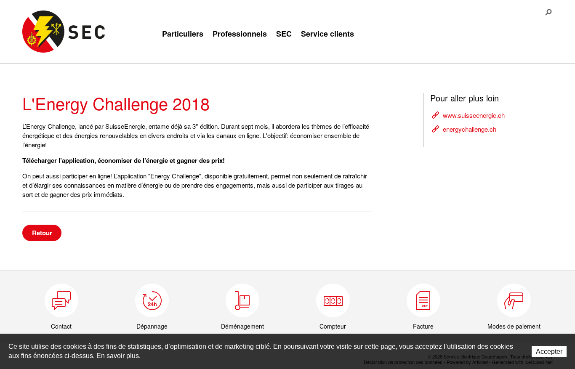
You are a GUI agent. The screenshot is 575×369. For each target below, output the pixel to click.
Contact (61, 326)
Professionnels (240, 33)
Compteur (332, 326)
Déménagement (242, 326)
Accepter (549, 351)
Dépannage (152, 326)
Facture (423, 326)
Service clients (327, 33)
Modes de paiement (513, 326)
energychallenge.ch (469, 129)
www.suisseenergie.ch (474, 115)
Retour (42, 232)
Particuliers (182, 33)
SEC (284, 33)
